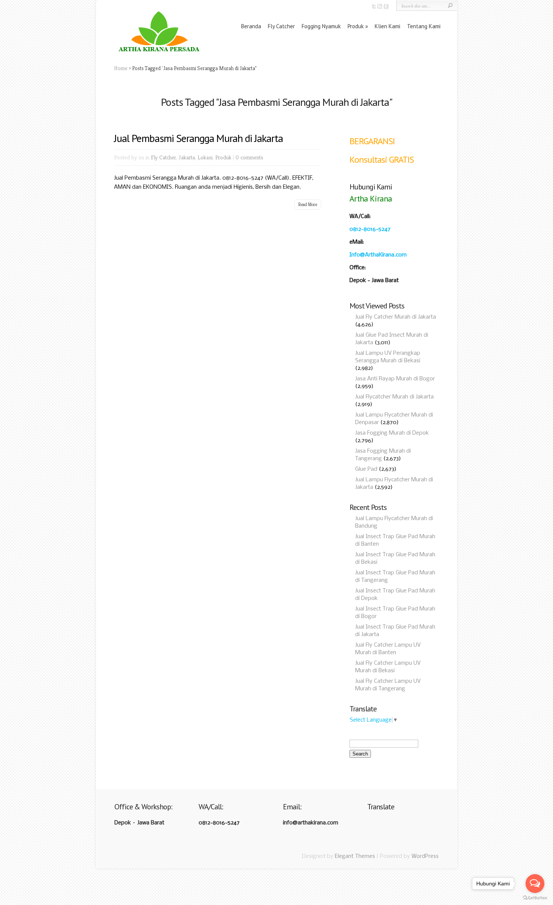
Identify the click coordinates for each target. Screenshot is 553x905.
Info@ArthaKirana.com (378, 255)
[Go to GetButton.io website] (535, 898)
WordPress (425, 856)
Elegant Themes (355, 856)
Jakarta (187, 157)
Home (121, 68)
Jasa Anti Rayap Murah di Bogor (395, 379)
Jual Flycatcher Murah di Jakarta (394, 397)
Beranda (251, 26)
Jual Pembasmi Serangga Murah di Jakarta (198, 138)
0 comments (249, 157)
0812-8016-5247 (369, 229)
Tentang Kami (424, 26)
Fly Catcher (281, 26)
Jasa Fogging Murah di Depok (392, 433)
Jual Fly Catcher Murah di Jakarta (395, 317)
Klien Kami (387, 26)
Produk (356, 26)
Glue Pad (366, 469)
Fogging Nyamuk (321, 26)
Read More (307, 204)
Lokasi (205, 157)
